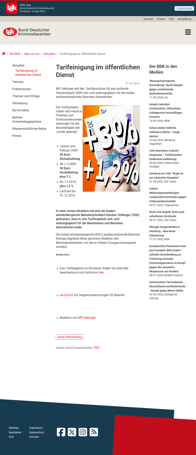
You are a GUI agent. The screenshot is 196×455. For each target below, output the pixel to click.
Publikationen (21, 89)
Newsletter (15, 432)
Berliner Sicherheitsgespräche (26, 119)
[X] (73, 432)
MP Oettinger (87, 317)
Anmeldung (184, 19)
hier (101, 272)
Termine (17, 82)
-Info (66, 295)
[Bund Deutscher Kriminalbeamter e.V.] (27, 32)
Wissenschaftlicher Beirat (29, 129)
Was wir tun (31, 54)
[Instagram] (84, 432)
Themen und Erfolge (26, 96)
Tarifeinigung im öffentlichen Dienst (28, 73)
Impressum (36, 427)
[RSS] (95, 432)
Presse (161, 19)
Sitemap (14, 427)
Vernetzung (20, 103)
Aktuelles (49, 54)
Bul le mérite (20, 110)
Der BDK (15, 54)
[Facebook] (62, 432)
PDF (97, 348)
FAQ (171, 19)
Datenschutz (36, 432)
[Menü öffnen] (188, 32)
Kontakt (148, 19)
